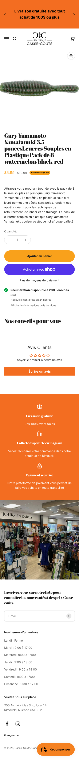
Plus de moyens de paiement (39, 280)
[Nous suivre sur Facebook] (7, 724)
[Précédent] (5, 14)
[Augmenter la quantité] (25, 240)
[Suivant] (74, 14)
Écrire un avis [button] (39, 371)
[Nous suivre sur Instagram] (18, 724)
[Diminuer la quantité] (9, 240)
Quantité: (10, 231)
